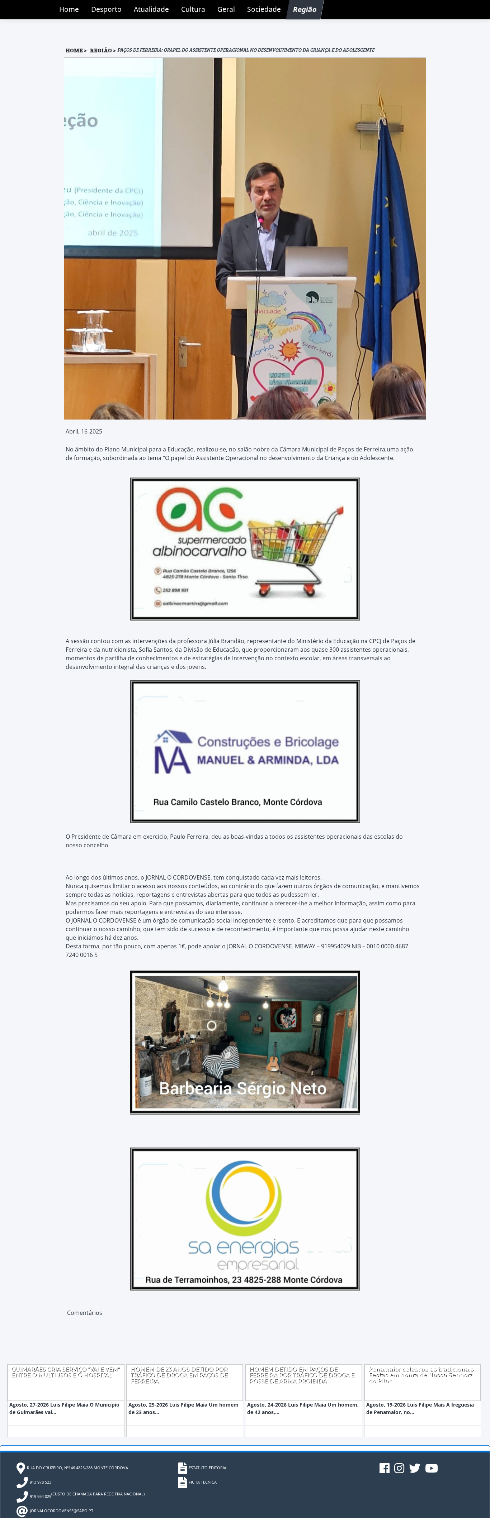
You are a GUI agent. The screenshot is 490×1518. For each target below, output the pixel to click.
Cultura (193, 9)
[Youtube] (431, 1471)
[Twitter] (415, 1471)
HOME (74, 50)
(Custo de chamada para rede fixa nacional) (87, 1495)
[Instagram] (399, 1471)
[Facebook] (385, 1471)
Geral (226, 9)
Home (69, 9)
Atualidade (151, 9)
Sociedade (264, 9)
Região (305, 9)
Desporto (106, 9)
